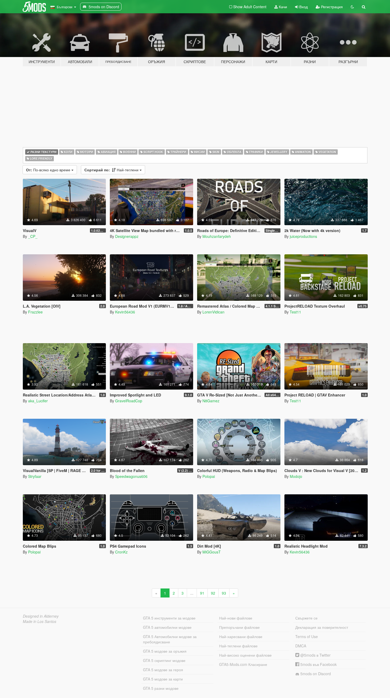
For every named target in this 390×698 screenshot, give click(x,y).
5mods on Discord (315, 673)
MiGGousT (211, 552)
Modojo (296, 476)
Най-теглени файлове (238, 645)
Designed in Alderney (41, 616)
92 (213, 593)
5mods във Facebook (318, 664)
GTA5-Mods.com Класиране (243, 664)
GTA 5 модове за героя (163, 669)
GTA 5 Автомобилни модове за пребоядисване (170, 639)
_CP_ (32, 236)
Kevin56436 (125, 312)
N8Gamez (210, 400)
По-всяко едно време (48, 169)
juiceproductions (303, 236)
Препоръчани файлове (239, 627)
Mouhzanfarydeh (216, 236)
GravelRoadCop (128, 400)
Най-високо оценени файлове (245, 655)
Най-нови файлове (235, 618)
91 (202, 593)
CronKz (121, 552)
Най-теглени (112, 169)
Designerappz (126, 236)
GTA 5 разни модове (161, 688)
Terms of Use (306, 636)
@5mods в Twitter (315, 655)
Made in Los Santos (39, 621)
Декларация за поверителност (321, 627)
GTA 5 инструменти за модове (169, 618)
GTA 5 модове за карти (163, 679)
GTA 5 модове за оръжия (165, 651)
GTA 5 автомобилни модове (167, 627)
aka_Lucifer (38, 400)
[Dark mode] (352, 6)
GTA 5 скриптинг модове (164, 660)
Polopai (208, 476)
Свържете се (306, 618)
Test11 (295, 312)
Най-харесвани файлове (240, 636)
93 (224, 593)
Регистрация (331, 6)
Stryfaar (34, 476)
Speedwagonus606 (131, 476)
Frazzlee (35, 312)
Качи (282, 6)
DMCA (300, 645)
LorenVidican (213, 312)
